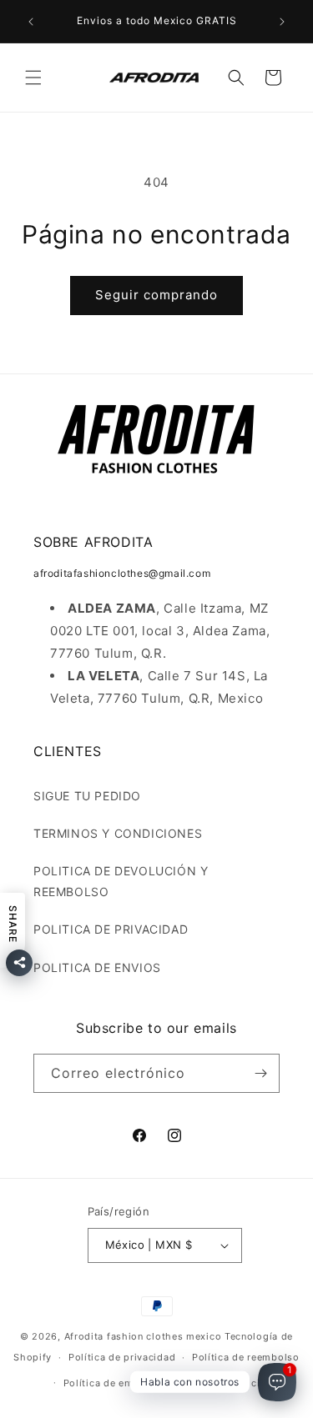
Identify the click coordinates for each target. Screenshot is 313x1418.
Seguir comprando (156, 295)
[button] (33, 77)
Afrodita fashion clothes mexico (143, 1336)
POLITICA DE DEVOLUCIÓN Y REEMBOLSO (120, 881)
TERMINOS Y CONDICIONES (117, 833)
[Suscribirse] (260, 1073)
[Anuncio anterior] (31, 21)
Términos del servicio (213, 1383)
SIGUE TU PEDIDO (87, 796)
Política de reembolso (246, 1357)
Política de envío (104, 1383)
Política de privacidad (121, 1357)
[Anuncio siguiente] (282, 21)
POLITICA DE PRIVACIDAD (110, 929)
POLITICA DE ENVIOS (97, 967)
